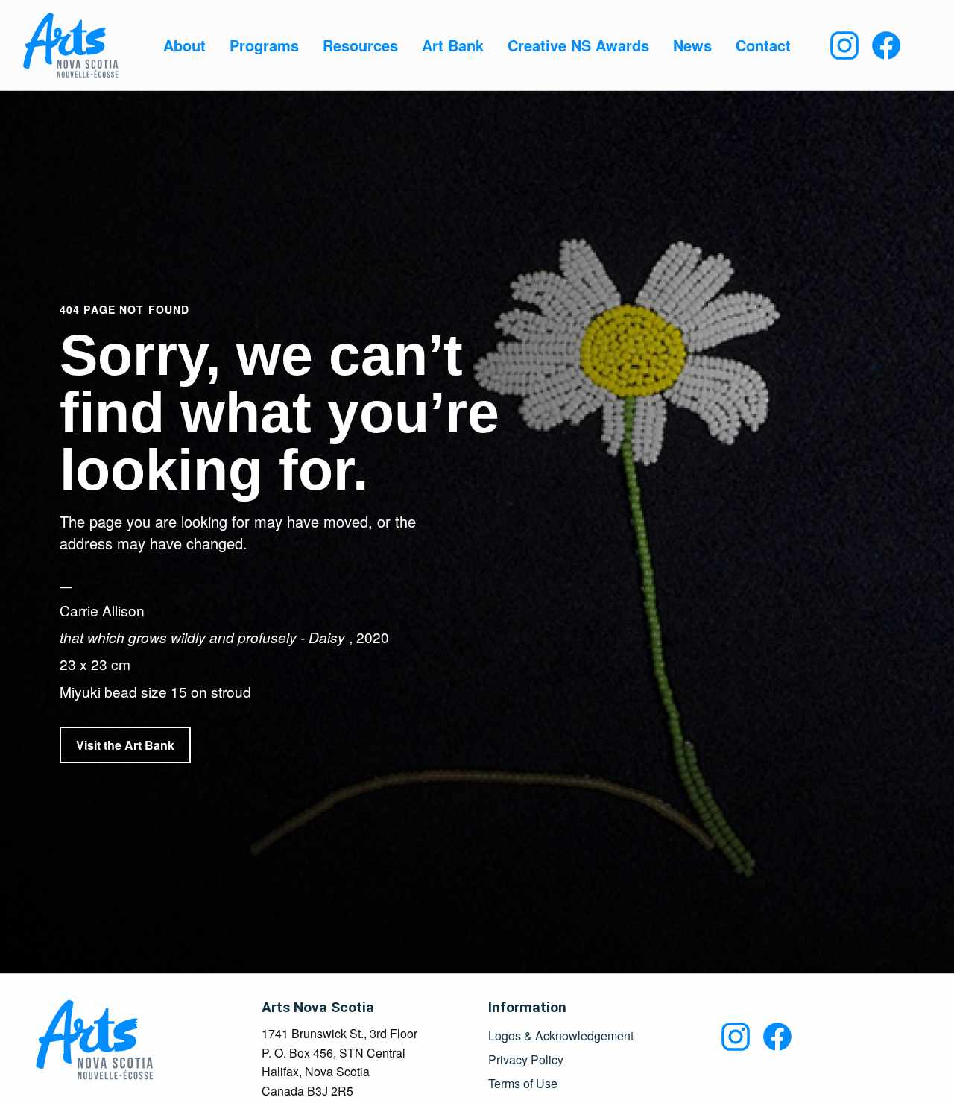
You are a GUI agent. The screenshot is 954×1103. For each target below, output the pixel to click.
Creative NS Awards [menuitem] (578, 45)
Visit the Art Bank (125, 744)
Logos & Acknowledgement (561, 1036)
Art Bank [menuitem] (453, 45)
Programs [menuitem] (264, 45)
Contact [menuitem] (763, 45)
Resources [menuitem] (360, 45)
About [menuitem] (184, 45)
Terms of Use (522, 1084)
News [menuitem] (692, 45)
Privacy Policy (525, 1060)
